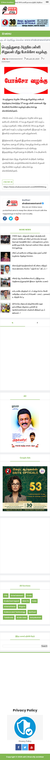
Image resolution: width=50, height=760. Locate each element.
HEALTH (25, 601)
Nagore (22, 606)
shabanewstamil (31, 203)
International (9, 606)
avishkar (40, 757)
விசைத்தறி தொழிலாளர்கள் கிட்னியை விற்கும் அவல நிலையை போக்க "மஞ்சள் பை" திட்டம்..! (29, 267)
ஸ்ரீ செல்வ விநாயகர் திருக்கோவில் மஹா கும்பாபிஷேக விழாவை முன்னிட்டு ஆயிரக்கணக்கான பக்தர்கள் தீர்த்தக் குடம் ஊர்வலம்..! (28, 308)
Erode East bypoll (11, 601)
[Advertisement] (25, 546)
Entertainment (17, 595)
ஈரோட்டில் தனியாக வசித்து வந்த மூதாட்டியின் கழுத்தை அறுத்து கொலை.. (29, 254)
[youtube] (32, 748)
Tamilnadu (8, 617)
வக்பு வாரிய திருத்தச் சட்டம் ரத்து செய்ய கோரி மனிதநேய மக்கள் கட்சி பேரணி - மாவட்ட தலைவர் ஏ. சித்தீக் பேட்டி (31, 294)
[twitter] (25, 748)
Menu (7, 33)
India (34, 601)
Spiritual (32, 612)
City (5, 595)
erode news (22, 617)
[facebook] (18, 748)
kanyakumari (35, 617)
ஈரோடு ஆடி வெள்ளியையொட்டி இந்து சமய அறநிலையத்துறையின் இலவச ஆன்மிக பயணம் (30, 280)
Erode (29, 595)
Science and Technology (14, 612)
